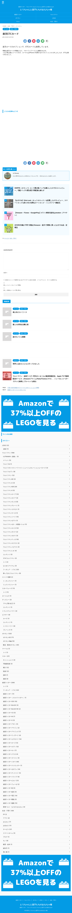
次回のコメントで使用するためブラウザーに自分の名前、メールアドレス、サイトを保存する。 (31, 280)
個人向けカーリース (20, 312)
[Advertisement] (17, 69)
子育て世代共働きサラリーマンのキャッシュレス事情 (23, 388)
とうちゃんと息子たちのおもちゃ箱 (36, 9)
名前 (5, 272)
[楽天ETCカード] (38, 41)
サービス (6, 238)
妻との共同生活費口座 (21, 324)
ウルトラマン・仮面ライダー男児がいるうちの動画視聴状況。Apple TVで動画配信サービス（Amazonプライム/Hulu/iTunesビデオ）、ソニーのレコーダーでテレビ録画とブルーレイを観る (41, 378)
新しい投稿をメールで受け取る (12, 290)
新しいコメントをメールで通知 (12, 285)
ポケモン (18, 18)
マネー (18, 21)
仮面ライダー (18, 14)
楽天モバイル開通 (19, 337)
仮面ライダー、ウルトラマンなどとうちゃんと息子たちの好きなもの (36, 907)
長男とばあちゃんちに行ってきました (26, 364)
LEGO (54, 18)
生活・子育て (54, 21)
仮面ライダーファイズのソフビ (16, 390)
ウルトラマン (54, 14)
